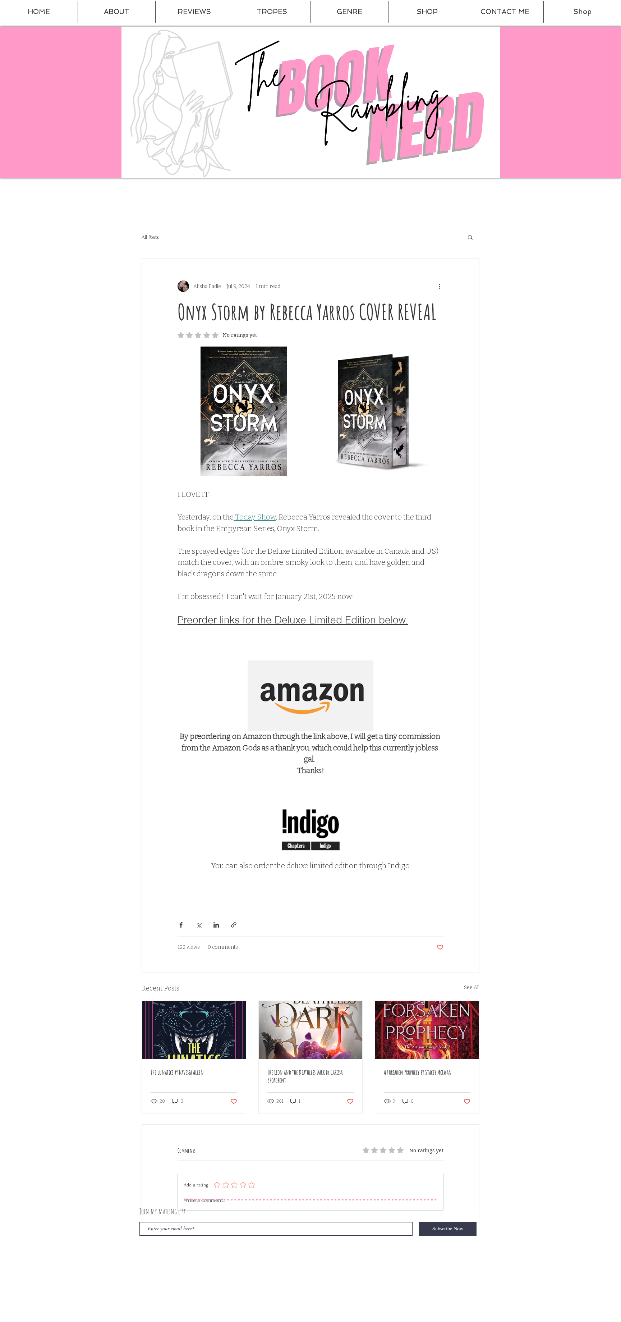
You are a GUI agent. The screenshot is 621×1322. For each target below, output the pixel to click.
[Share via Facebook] (181, 924)
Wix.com (248, 1260)
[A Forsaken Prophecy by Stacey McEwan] (427, 1030)
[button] (116, 12)
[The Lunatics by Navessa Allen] (194, 1030)
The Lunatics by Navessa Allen (177, 1072)
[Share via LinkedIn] (216, 924)
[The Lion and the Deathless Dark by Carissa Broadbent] (311, 1030)
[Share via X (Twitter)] (198, 924)
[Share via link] (233, 924)
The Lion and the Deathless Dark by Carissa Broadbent (304, 1076)
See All (471, 987)
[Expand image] (244, 412)
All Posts (150, 237)
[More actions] (439, 286)
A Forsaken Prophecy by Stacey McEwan (418, 1072)
